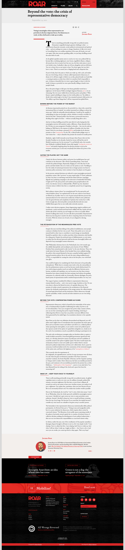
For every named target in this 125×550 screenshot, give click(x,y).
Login (93, 2)
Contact (30, 519)
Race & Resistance (50, 505)
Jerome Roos (87, 34)
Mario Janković (92, 544)
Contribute (66, 517)
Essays (54, 6)
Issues (64, 506)
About (53, 2)
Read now (90, 487)
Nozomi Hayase (33, 475)
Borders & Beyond (50, 498)
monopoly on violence (82, 349)
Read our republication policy (46, 530)
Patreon (84, 2)
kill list (71, 130)
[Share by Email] (76, 27)
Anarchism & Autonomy (40, 27)
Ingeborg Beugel (69, 475)
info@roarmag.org (33, 510)
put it (84, 91)
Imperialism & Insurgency (52, 503)
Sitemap (65, 513)
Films (63, 6)
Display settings (61, 2)
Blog (71, 6)
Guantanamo (59, 132)
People (30, 517)
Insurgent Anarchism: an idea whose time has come (43, 471)
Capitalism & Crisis (72, 465)
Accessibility (66, 511)
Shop (69, 2)
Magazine (86, 6)
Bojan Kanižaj (38, 544)
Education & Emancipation (52, 502)
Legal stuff (61, 544)
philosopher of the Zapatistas (62, 365)
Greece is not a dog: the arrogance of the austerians (78, 471)
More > (90, 451)
